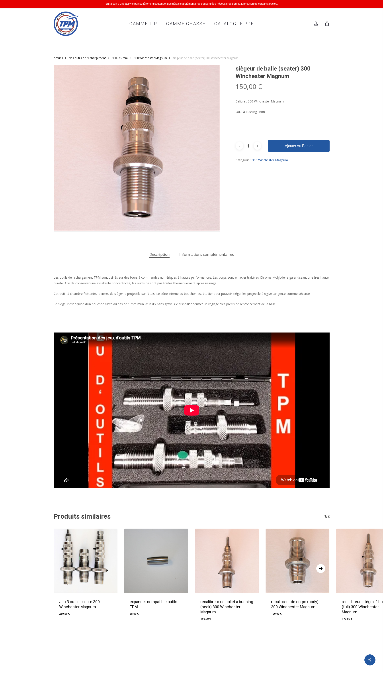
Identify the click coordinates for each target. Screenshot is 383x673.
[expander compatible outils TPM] (156, 561)
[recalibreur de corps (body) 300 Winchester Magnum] (298, 561)
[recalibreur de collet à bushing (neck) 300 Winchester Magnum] (227, 561)
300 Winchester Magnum (150, 58)
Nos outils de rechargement (87, 58)
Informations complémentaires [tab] (206, 254)
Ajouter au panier (299, 146)
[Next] (320, 568)
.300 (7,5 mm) (119, 58)
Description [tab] (159, 254)
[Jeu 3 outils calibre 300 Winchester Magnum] (86, 561)
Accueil (58, 58)
